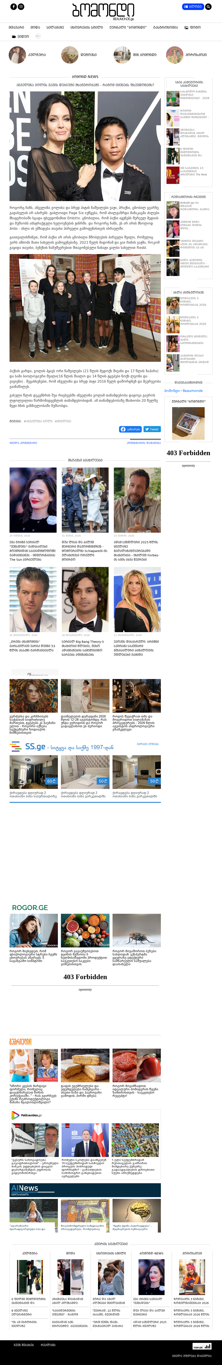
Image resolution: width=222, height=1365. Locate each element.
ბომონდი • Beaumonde (183, 390)
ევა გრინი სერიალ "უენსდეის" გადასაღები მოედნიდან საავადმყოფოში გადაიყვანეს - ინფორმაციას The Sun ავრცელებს (33, 550)
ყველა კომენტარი (23, 443)
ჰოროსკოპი (196, 55)
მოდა (35, 28)
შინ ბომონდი (145, 55)
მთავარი (16, 28)
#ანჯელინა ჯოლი (38, 421)
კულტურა (37, 55)
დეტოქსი (89, 55)
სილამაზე (55, 28)
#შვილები (63, 421)
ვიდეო (23, 37)
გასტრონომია (165, 28)
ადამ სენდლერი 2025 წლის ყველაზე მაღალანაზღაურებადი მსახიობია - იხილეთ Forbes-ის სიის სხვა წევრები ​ (136, 550)
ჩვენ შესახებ (24, 1345)
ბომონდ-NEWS (85, 77)
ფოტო (195, 28)
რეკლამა (48, 1345)
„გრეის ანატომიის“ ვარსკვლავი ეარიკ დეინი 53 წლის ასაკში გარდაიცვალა (32, 646)
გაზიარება (133, 429)
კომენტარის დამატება (144, 443)
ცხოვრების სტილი (86, 28)
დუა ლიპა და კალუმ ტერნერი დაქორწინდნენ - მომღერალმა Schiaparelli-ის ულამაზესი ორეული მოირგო (84, 550)
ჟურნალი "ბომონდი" (128, 28)
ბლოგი (195, 7)
